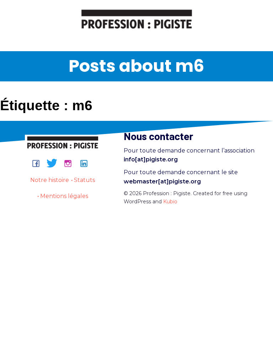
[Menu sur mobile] (136, 38)
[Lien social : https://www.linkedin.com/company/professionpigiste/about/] (87, 163)
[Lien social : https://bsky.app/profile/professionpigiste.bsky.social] (55, 163)
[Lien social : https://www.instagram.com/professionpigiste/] (71, 163)
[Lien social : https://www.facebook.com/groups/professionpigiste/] (39, 163)
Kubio (170, 201)
